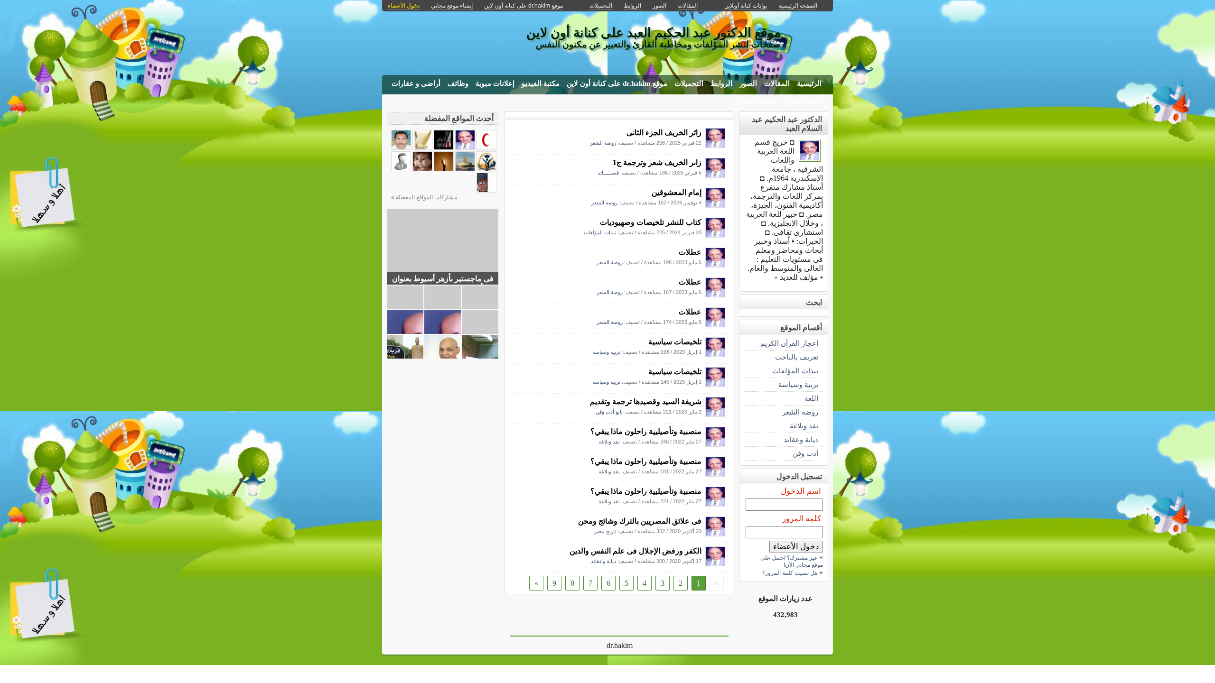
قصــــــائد (608, 172)
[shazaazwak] (401, 147)
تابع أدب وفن (609, 412)
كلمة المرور (801, 518)
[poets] (422, 147)
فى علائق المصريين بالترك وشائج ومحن (639, 521)
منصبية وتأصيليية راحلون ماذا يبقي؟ (645, 431)
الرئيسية (809, 83)
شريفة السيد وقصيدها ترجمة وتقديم (645, 401)
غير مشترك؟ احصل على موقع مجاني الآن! (791, 561)
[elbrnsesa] (422, 169)
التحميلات (688, 83)
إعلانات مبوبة (495, 83)
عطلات (690, 252)
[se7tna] (486, 147)
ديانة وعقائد (603, 561)
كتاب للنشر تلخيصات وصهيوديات (650, 222)
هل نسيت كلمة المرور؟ (789, 573)
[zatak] (444, 169)
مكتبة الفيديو (541, 83)
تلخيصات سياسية (674, 342)
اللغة (811, 398)
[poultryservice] (486, 190)
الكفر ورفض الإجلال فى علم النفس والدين (635, 551)
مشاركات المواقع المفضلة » (424, 197)
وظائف (458, 83)
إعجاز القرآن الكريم (789, 343)
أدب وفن (805, 453)
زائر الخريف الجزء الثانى (663, 133)
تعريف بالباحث (796, 357)
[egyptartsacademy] (444, 147)
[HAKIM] (715, 145)
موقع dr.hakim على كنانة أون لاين (617, 83)
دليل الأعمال (803, 100)
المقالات (777, 83)
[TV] (465, 169)
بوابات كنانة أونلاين (745, 5)
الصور (748, 83)
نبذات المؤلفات (600, 232)
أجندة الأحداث (756, 100)
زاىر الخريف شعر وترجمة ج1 (657, 162)
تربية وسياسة (606, 352)
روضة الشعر (603, 143)
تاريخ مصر (605, 531)
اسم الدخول (801, 491)
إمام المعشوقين (676, 192)
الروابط (721, 83)
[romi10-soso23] (401, 169)
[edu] (486, 169)
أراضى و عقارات (416, 83)
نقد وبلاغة (609, 441)
